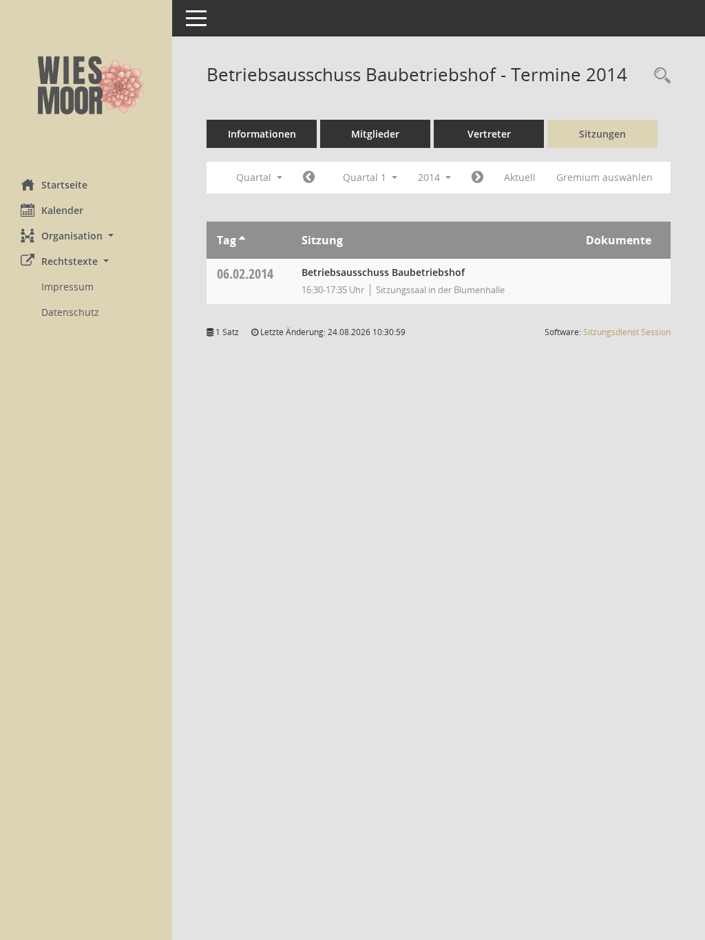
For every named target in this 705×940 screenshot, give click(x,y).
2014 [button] (430, 177)
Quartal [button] (255, 177)
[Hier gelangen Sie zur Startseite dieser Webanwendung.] (86, 84)
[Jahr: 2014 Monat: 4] (477, 177)
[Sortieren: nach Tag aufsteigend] (242, 240)
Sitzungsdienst (627, 332)
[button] (86, 235)
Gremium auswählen (604, 177)
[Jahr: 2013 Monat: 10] (309, 177)
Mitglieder (375, 133)
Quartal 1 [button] (366, 177)
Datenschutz (70, 312)
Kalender (62, 210)
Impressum (67, 286)
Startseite (64, 184)
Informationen (262, 133)
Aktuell (520, 177)
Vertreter (489, 133)
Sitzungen (602, 133)
